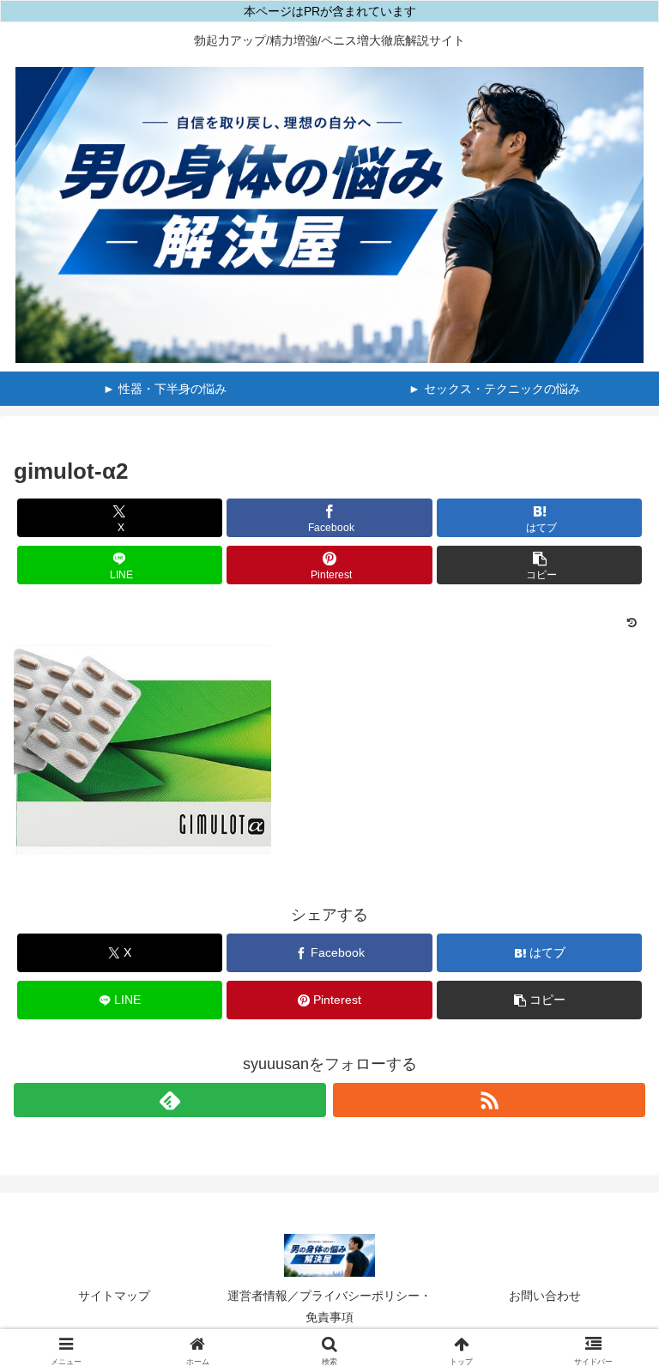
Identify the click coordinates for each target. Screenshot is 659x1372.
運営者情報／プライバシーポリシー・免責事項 (329, 1306)
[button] (539, 565)
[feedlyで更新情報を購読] (170, 1100)
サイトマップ (114, 1295)
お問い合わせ (545, 1295)
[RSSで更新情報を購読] (489, 1100)
